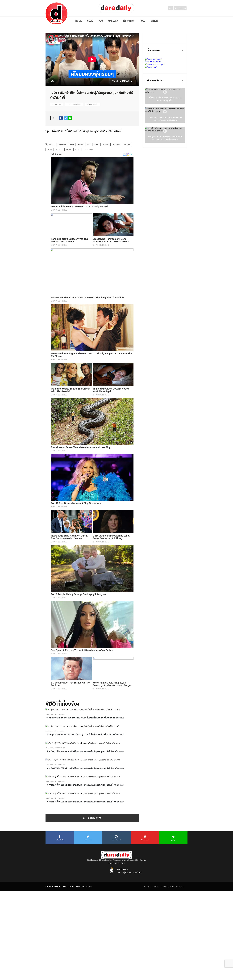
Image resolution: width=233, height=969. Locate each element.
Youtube (145, 839)
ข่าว (88, 144)
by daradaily (60, 714)
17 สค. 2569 (49, 748)
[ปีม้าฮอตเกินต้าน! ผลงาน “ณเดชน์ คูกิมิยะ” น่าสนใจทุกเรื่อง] (165, 92)
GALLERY (113, 21)
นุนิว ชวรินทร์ (88, 149)
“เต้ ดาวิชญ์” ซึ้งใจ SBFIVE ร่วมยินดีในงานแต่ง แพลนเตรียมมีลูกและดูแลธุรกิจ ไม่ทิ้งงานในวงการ (85, 751)
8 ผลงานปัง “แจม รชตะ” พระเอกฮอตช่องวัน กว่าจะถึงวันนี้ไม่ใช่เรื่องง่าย (165, 118)
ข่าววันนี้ (49, 149)
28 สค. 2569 (49, 714)
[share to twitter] (66, 118)
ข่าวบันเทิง (116, 144)
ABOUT (146, 886)
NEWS (90, 21)
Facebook (60, 839)
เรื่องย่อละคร (128, 21)
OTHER (154, 21)
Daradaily (62, 144)
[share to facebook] (61, 118)
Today (80, 144)
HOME (78, 21)
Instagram (116, 839)
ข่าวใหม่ (59, 149)
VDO (101, 21)
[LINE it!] (70, 118)
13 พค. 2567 (57, 104)
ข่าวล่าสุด (127, 144)
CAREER (166, 886)
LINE (173, 840)
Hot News (76, 104)
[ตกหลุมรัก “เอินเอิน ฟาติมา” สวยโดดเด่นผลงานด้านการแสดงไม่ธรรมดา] (165, 131)
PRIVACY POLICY (178, 886)
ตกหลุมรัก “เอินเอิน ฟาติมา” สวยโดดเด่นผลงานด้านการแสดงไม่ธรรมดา (165, 138)
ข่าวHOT (96, 144)
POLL (142, 21)
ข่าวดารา (106, 144)
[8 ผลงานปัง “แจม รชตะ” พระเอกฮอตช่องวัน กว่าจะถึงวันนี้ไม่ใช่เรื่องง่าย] (165, 111)
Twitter (88, 839)
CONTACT (156, 886)
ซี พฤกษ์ (68, 149)
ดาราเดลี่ (77, 149)
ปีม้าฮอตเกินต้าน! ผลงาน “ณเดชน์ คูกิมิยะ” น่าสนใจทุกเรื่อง (165, 99)
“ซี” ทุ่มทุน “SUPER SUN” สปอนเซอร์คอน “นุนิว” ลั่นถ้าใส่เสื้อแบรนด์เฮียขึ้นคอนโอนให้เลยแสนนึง (85, 718)
